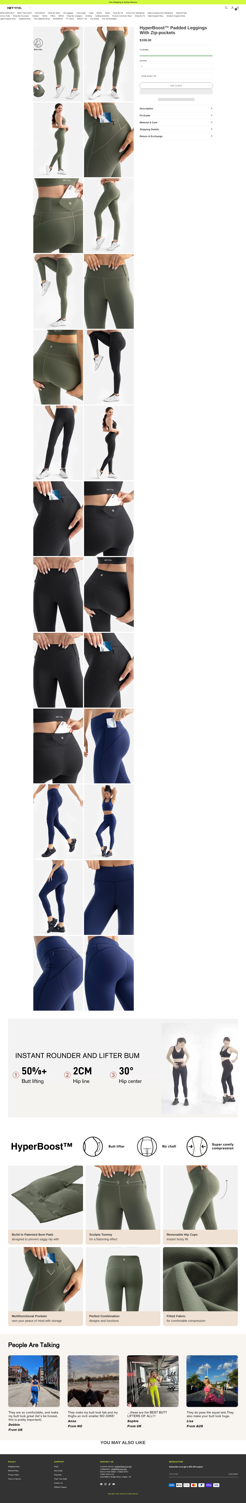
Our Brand (94, 19)
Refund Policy (13, 1471)
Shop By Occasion (21, 16)
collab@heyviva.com (119, 1469)
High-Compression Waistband (160, 13)
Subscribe (233, 1474)
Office (52, 16)
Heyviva (122, 1494)
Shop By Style (54, 13)
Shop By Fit (118, 13)
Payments (58, 1475)
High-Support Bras (155, 16)
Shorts (99, 13)
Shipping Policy (14, 1467)
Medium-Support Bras (176, 16)
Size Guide (58, 1471)
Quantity (143, 60)
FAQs (56, 1467)
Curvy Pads (5, 16)
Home (44, 16)
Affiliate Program (60, 1487)
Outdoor (35, 16)
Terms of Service (14, 1479)
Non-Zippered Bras (42, 19)
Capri (91, 13)
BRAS (61, 16)
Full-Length (81, 13)
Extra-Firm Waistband (135, 13)
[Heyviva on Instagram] (105, 1484)
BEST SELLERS (24, 13)
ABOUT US (82, 19)
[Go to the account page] (231, 8)
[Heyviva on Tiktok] (109, 1484)
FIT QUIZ (70, 19)
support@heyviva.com (123, 1467)
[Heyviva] (14, 8)
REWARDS (58, 19)
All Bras (88, 16)
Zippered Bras (25, 19)
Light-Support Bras (8, 19)
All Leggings (68, 13)
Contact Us (58, 1483)
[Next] (30, 8)
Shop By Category (74, 16)
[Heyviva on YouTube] (113, 1484)
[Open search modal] (226, 8)
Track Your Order (60, 1479)
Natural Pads (181, 13)
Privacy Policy (13, 1475)
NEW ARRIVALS (7, 13)
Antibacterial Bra (102, 16)
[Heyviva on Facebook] (101, 1484)
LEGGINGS (40, 13)
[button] (176, 91)
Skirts (107, 13)
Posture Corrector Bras (122, 16)
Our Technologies (109, 19)
